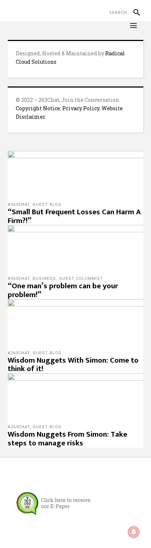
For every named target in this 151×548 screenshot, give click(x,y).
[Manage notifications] (134, 532)
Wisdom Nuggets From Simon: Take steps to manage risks (67, 438)
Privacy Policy (80, 108)
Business (44, 278)
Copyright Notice (38, 108)
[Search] (133, 12)
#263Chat (19, 204)
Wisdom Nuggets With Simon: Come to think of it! (73, 364)
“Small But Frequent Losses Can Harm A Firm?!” (74, 216)
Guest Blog (47, 204)
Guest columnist (81, 278)
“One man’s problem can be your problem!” (63, 290)
